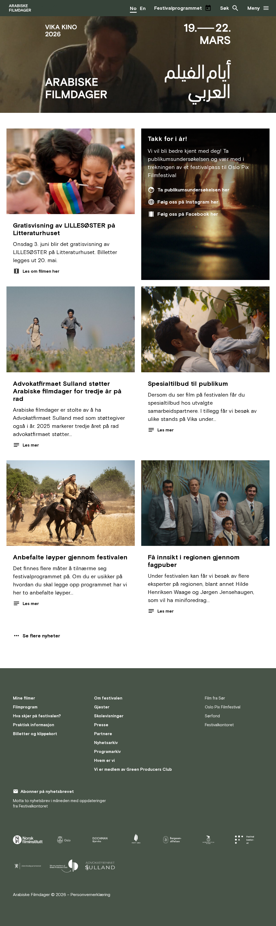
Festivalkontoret (219, 724)
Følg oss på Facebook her (187, 214)
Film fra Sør (215, 698)
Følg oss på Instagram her (187, 202)
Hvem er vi (104, 760)
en (143, 8)
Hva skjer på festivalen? (37, 716)
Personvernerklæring (90, 894)
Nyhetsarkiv (106, 742)
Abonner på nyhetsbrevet (47, 791)
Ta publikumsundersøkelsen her (193, 189)
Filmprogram (25, 707)
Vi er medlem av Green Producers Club (133, 769)
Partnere (103, 733)
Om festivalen (108, 698)
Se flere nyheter (41, 635)
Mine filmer (24, 698)
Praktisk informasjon (33, 724)
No (133, 8)
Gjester (101, 707)
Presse (101, 724)
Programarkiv (107, 751)
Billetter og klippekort (35, 733)
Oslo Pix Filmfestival (222, 707)
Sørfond (212, 716)
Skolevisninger (108, 716)
